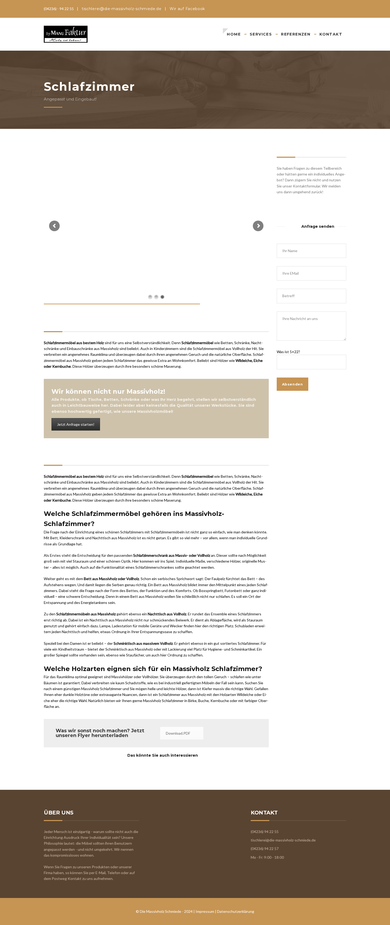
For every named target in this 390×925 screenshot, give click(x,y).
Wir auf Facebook (187, 8)
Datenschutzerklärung (235, 911)
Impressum (205, 911)
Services (261, 34)
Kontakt (330, 34)
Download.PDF (178, 733)
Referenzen (295, 34)
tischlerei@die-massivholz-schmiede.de (122, 8)
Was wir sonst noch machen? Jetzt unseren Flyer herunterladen (100, 733)
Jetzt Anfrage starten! (75, 424)
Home (234, 34)
